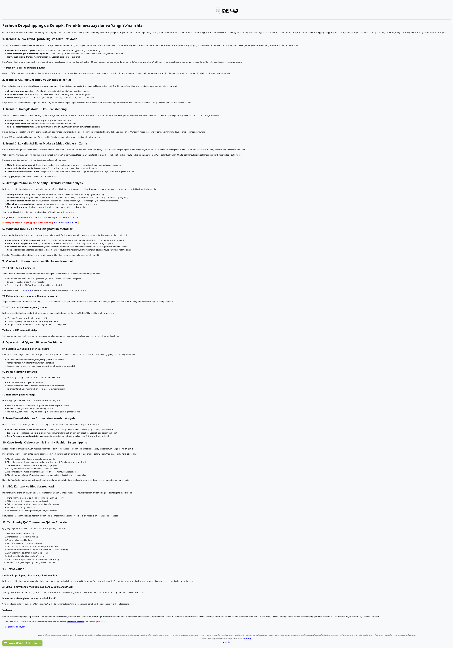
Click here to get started (65, 222)
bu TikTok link (24, 290)
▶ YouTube (226, 642)
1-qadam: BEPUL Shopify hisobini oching (24, 643)
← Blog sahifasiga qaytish (13, 626)
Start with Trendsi (75, 621)
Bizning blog (247, 639)
